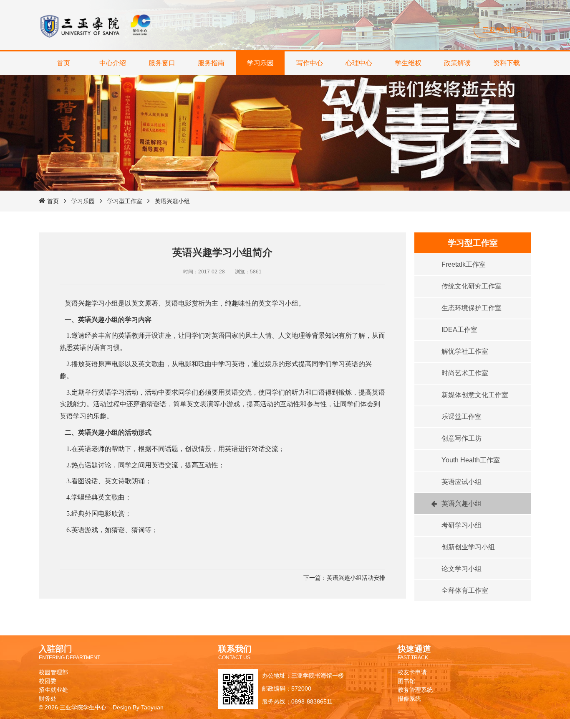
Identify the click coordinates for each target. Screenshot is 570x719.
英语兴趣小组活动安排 (356, 577)
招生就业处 (53, 689)
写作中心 (309, 62)
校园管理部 (53, 672)
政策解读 (457, 62)
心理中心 (359, 62)
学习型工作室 (124, 201)
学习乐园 (260, 62)
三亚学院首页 (502, 29)
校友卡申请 (412, 672)
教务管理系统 (415, 689)
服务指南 (211, 62)
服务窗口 (162, 62)
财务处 (47, 698)
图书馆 (406, 681)
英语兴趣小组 (172, 201)
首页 (63, 62)
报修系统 (409, 698)
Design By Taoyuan (138, 707)
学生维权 (408, 62)
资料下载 (506, 62)
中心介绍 (112, 62)
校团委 (47, 681)
